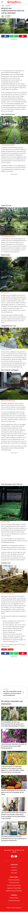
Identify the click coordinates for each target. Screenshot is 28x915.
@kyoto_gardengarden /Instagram (8, 236)
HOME (2, 5)
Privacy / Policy (14, 898)
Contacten (14, 870)
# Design (10, 649)
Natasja (9, 15)
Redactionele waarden (14, 885)
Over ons (14, 867)
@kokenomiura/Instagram (6, 349)
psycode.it (14, 873)
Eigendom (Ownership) (14, 888)
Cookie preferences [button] (14, 900)
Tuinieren (8, 5)
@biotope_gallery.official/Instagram (8, 400)
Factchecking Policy (14, 880)
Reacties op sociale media (14, 891)
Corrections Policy (14, 882)
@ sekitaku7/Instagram (5, 521)
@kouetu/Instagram (5, 292)
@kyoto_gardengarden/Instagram (7, 144)
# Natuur (4, 649)
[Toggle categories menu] (2, 2)
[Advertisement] (14, 54)
